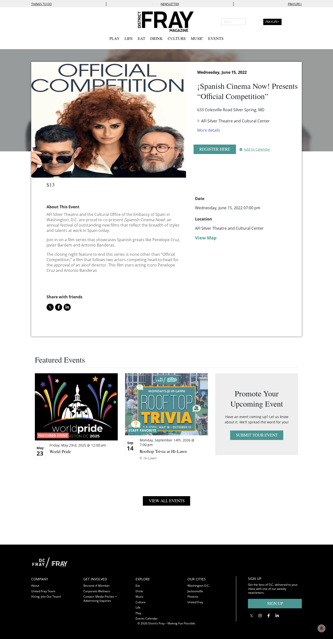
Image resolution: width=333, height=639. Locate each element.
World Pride (60, 451)
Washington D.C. (198, 586)
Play (114, 38)
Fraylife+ (295, 4)
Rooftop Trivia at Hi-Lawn (163, 451)
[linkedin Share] (67, 307)
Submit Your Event (257, 435)
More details (208, 130)
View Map (205, 238)
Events (216, 38)
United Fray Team (43, 591)
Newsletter (170, 4)
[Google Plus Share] (260, 615)
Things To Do (41, 4)
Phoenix (192, 596)
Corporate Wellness (96, 591)
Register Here (214, 149)
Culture (177, 38)
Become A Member (96, 586)
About (35, 586)
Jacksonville (195, 591)
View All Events (167, 500)
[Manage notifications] (321, 628)
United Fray (195, 602)
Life (129, 38)
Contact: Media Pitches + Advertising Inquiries (100, 598)
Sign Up (275, 603)
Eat (141, 38)
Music (197, 38)
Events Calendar (147, 618)
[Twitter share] (50, 307)
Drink (156, 38)
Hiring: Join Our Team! (46, 596)
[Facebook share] (58, 307)
